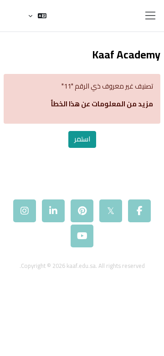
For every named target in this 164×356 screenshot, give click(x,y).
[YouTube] (82, 236)
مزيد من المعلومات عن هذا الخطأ (102, 103)
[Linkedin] (53, 210)
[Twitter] (110, 210)
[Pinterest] (82, 210)
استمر (82, 139)
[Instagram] (24, 210)
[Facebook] (139, 210)
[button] (37, 16)
